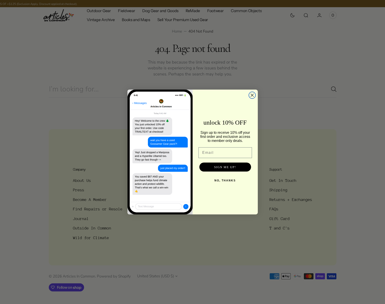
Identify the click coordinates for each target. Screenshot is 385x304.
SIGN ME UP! (225, 167)
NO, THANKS (225, 180)
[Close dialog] (252, 95)
